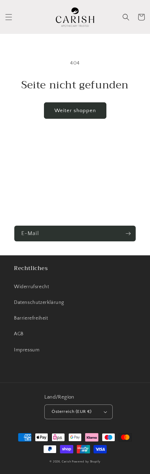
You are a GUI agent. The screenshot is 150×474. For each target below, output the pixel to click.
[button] (8, 17)
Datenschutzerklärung (39, 302)
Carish (66, 461)
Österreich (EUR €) (71, 411)
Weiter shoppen (75, 111)
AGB (19, 334)
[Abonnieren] (128, 233)
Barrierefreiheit (31, 318)
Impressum (26, 350)
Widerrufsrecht (31, 287)
